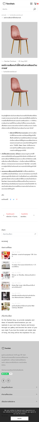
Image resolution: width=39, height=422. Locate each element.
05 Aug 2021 (23, 61)
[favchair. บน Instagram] (8, 381)
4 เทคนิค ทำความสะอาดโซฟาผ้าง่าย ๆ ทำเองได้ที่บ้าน (24, 266)
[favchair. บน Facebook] (3, 381)
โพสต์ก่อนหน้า (12, 215)
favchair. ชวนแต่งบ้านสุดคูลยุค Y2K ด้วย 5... (24, 255)
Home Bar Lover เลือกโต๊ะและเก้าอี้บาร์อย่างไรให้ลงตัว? (23, 286)
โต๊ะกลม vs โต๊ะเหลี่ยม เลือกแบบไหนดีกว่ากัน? (24, 276)
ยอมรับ (19, 419)
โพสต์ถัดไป (29, 215)
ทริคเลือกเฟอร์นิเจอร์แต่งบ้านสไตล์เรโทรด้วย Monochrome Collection (23, 296)
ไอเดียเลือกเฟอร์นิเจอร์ (16, 15)
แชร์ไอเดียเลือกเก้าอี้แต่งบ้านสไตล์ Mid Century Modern (23, 307)
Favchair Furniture (10, 61)
